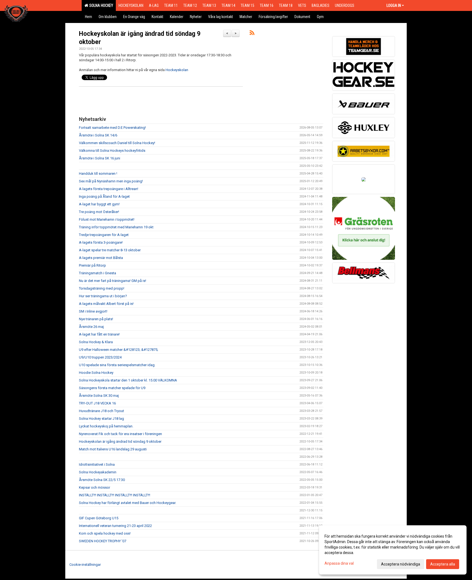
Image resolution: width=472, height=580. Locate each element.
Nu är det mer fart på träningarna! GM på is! (112, 281)
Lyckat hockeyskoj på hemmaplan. (106, 426)
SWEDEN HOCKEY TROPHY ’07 (102, 541)
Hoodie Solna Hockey (96, 373)
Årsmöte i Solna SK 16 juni (99, 158)
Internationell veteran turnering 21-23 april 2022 (115, 526)
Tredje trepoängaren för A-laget (104, 235)
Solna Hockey (100, 5)
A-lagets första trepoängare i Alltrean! (108, 189)
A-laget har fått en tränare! (99, 334)
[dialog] (393, 550)
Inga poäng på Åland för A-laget (104, 196)
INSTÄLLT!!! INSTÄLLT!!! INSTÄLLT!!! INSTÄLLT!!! (114, 495)
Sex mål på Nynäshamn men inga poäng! (111, 181)
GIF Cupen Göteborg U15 (98, 518)
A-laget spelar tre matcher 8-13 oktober (110, 250)
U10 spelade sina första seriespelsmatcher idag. (117, 365)
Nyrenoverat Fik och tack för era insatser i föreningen (120, 434)
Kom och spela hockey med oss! (105, 533)
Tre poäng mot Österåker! (99, 212)
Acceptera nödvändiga (400, 564)
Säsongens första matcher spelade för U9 (112, 388)
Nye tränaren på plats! (96, 319)
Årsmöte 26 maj (91, 327)
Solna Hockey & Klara (96, 342)
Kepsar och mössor (94, 487)
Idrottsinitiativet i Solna (97, 464)
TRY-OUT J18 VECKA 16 (97, 403)
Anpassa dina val (339, 563)
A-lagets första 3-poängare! (101, 242)
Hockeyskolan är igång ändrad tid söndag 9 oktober (120, 441)
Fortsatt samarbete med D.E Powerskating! (112, 128)
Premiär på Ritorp (92, 265)
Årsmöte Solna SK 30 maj (99, 396)
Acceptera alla (442, 564)
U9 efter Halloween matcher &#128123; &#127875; (118, 350)
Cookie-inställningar (85, 564)
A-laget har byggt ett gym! (99, 204)
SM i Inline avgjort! (93, 311)
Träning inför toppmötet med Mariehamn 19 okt (116, 227)
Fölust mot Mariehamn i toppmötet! (106, 219)
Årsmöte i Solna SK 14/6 (98, 135)
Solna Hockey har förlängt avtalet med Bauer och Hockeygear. (127, 503)
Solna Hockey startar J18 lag (101, 418)
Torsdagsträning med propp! (101, 288)
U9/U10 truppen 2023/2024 (100, 357)
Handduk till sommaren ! (98, 173)
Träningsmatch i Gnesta (97, 273)
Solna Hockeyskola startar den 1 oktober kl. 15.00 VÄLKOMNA (128, 380)
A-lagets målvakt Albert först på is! (106, 304)
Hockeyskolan (177, 70)
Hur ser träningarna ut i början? (103, 296)
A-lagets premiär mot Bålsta (101, 258)
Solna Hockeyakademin (97, 472)
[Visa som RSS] (252, 34)
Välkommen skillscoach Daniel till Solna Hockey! (117, 143)
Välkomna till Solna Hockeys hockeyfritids (112, 150)
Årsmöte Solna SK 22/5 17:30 (102, 480)
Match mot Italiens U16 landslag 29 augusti (113, 449)
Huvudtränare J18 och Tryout (101, 411)
